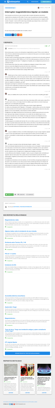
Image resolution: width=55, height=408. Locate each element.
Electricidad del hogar (10, 7)
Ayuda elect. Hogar (11, 307)
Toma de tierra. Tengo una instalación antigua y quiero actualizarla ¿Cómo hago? (25, 330)
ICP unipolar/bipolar (11, 342)
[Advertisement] (20, 26)
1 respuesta (9, 227)
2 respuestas (9, 238)
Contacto (19, 401)
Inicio (4, 401)
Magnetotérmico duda (12, 220)
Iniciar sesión (34, 1)
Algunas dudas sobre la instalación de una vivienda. (21, 231)
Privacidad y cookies (33, 401)
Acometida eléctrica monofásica (15, 296)
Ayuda (13, 401)
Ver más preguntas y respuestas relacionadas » (27, 353)
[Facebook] (12, 404)
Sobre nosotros (9, 401)
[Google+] (14, 404)
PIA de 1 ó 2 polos (10, 254)
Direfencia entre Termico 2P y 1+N (15, 242)
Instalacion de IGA (10, 265)
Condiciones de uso (25, 401)
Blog (16, 401)
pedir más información (26, 206)
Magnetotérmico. (10, 318)
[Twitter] (10, 404)
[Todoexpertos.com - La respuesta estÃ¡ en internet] (13, 1)
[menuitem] (13, 35)
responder (16, 206)
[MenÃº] (5, 1)
